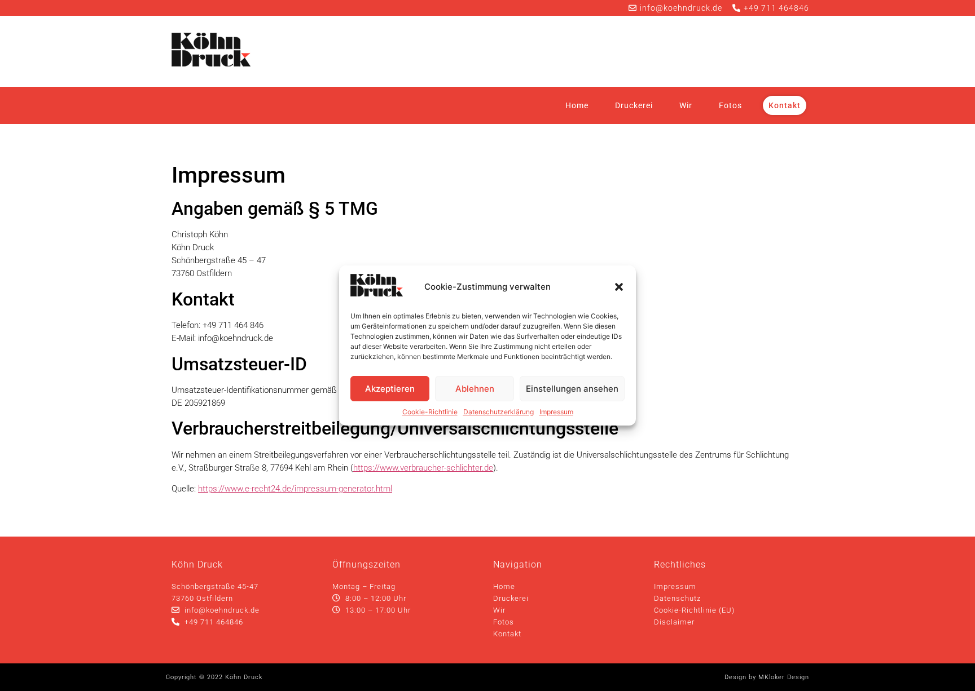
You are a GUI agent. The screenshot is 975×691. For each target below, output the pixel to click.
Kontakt (784, 105)
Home (576, 105)
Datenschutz (677, 598)
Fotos (730, 105)
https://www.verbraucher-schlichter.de (423, 468)
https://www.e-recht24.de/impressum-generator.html (295, 489)
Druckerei (634, 105)
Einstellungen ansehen (572, 388)
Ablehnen (474, 388)
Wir (685, 105)
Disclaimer (674, 622)
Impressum (556, 411)
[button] (619, 287)
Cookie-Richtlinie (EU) (694, 610)
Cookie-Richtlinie (430, 411)
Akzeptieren (390, 388)
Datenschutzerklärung (498, 411)
